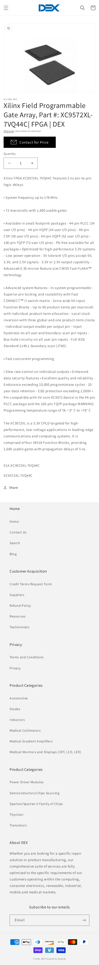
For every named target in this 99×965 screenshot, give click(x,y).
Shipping (9, 131)
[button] (6, 8)
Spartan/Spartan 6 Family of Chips (36, 804)
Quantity (10, 154)
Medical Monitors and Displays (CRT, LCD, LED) (45, 752)
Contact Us (18, 532)
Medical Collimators (25, 730)
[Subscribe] (84, 920)
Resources (17, 616)
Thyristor (17, 814)
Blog (13, 554)
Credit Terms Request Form (31, 584)
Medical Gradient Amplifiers (31, 741)
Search (15, 543)
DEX (43, 958)
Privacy (15, 668)
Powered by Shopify (55, 958)
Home (14, 521)
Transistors (18, 825)
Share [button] (13, 487)
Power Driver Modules (27, 782)
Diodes (15, 709)
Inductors (17, 720)
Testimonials (19, 627)
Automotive (19, 698)
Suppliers (17, 595)
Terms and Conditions (27, 657)
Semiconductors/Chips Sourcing (34, 793)
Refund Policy (20, 605)
